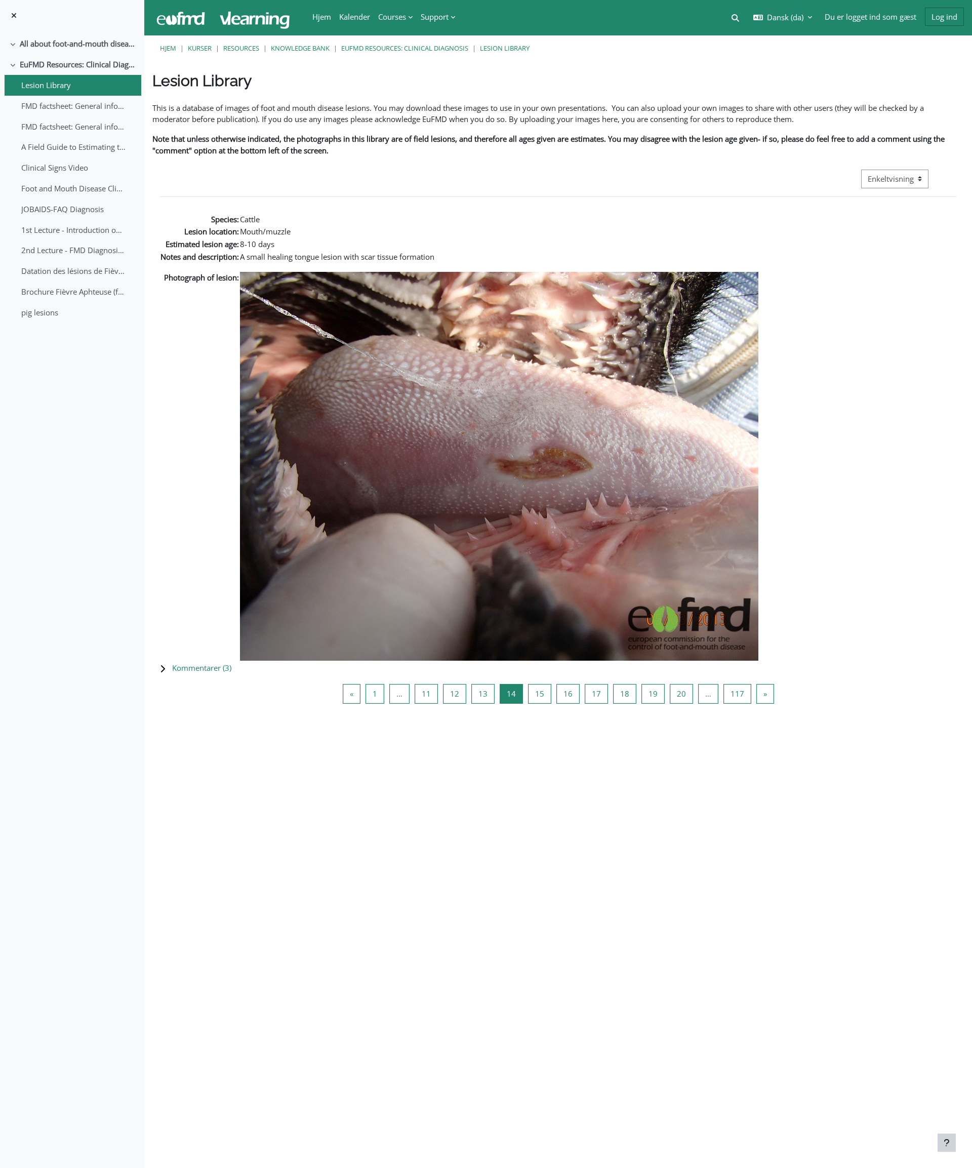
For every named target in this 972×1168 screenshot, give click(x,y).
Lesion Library (46, 85)
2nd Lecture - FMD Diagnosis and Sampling (73, 250)
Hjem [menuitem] (321, 17)
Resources (241, 48)
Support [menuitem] (435, 17)
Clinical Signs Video (54, 168)
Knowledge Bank (300, 48)
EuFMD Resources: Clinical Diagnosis (78, 64)
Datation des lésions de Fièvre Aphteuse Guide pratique (73, 271)
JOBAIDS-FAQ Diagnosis (62, 209)
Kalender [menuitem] (354, 17)
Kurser (200, 48)
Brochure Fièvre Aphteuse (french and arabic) (73, 292)
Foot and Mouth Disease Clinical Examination (73, 188)
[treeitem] (72, 43)
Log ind (944, 17)
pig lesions (39, 312)
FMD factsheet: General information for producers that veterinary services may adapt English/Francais (73, 106)
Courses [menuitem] (392, 17)
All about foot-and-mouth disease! (78, 43)
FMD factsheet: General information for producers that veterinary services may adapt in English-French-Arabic (73, 127)
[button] (558, 668)
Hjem (168, 48)
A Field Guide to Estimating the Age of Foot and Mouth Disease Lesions (73, 147)
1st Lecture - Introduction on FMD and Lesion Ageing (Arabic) (73, 230)
